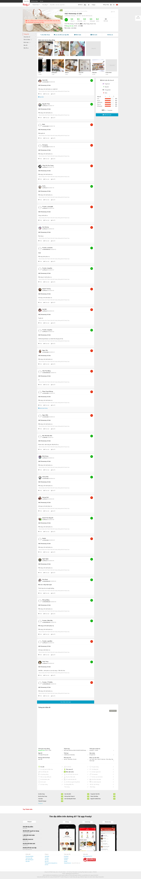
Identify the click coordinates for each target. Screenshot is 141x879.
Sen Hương (45, 227)
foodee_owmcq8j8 (47, 206)
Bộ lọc (81, 4)
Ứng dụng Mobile (29, 856)
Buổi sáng (66, 750)
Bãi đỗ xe (26, 48)
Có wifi (42, 766)
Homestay (73, 15)
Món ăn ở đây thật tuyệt (45, 584)
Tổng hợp (94, 72)
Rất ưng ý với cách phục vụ (46, 625)
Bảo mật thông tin (29, 859)
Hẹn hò (65, 759)
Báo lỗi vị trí (113, 710)
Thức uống (108, 759)
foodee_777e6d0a (47, 682)
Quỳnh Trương (46, 288)
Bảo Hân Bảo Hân (47, 435)
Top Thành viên (27, 809)
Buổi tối (79, 750)
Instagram (66, 858)
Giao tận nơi (27, 36)
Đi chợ (41, 1)
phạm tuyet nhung (47, 391)
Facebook (66, 856)
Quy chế (46, 861)
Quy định (28, 861)
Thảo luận (47, 93)
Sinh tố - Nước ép (101, 759)
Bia (112, 759)
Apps (93, 4)
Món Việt (79, 15)
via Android (45, 81)
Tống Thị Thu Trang (47, 165)
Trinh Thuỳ (45, 661)
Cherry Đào (45, 476)
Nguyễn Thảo (46, 103)
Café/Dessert (67, 754)
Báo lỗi (53, 93)
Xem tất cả (40, 803)
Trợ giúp (47, 858)
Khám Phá (26, 1)
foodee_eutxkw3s (47, 247)
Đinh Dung (45, 456)
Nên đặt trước (70, 771)
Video (39, 72)
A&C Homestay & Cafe (44, 85)
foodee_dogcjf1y (47, 268)
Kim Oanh (45, 579)
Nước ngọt (92, 760)
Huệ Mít (44, 309)
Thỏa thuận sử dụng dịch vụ (51, 863)
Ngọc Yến (45, 350)
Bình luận (27, 42)
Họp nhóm (70, 759)
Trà (90, 759)
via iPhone (44, 105)
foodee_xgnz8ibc (47, 641)
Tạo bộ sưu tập (29, 858)
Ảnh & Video (28, 39)
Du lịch (74, 759)
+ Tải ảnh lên (112, 65)
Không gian (54, 72)
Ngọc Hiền (45, 415)
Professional (108, 72)
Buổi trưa (71, 750)
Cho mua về (69, 769)
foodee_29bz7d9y (47, 620)
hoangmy (45, 145)
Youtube (66, 859)
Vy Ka (43, 186)
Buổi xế (75, 750)
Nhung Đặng (45, 600)
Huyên (44, 538)
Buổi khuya (83, 750)
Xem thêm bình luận (65, 702)
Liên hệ (46, 864)
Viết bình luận (107, 114)
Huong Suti (45, 497)
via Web (44, 437)
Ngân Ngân (45, 558)
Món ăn (67, 72)
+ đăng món (93, 48)
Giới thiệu (47, 856)
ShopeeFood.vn (67, 863)
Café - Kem (94, 759)
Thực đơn (81, 72)
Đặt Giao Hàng (34, 1)
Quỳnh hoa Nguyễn (47, 517)
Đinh (43, 124)
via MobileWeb (45, 249)
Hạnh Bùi (44, 80)
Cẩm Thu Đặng (46, 370)
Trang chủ (26, 34)
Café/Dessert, (68, 15)
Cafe (39, 252)
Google (65, 861)
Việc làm (47, 859)
